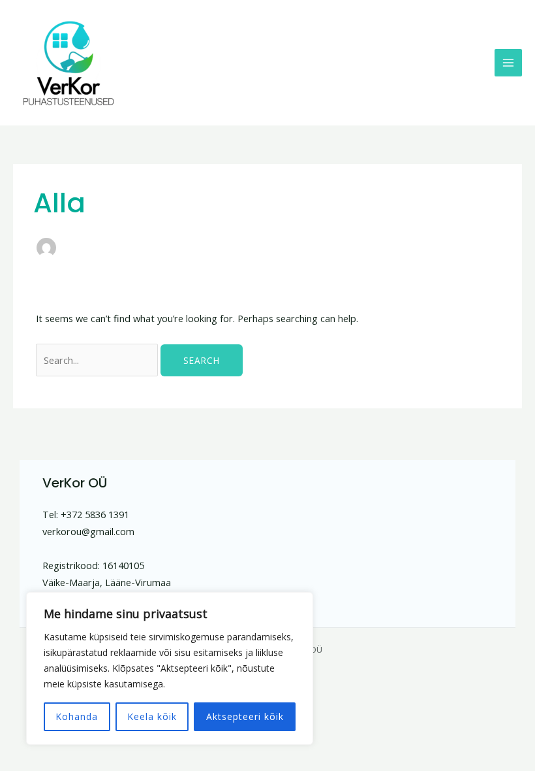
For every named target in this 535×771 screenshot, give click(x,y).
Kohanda (76, 716)
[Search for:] (98, 360)
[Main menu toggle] (508, 62)
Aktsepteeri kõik (245, 716)
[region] (169, 668)
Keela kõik (152, 716)
